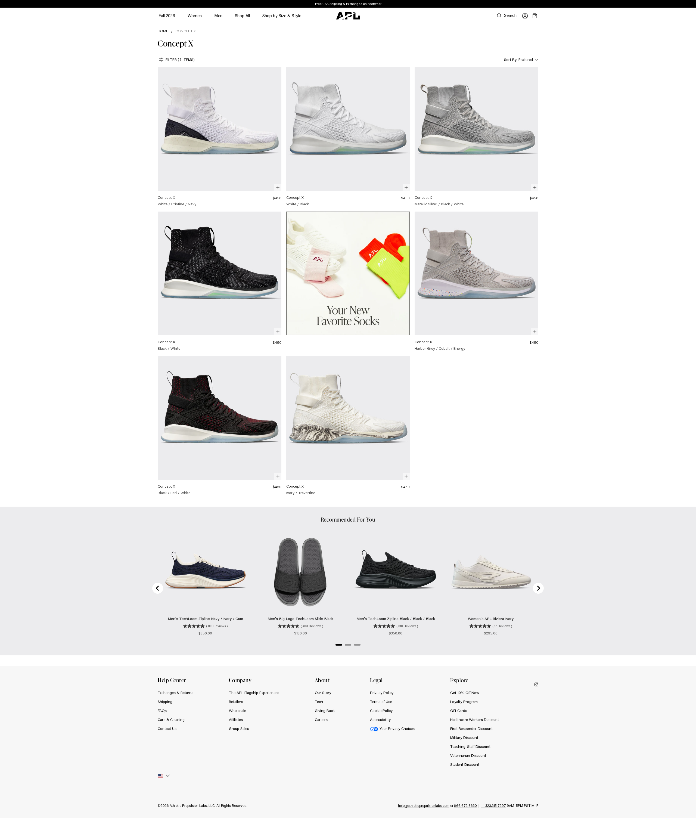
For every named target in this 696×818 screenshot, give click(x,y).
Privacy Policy (381, 692)
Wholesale (237, 710)
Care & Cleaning (171, 719)
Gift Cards (458, 710)
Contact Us (167, 728)
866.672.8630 (465, 805)
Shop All (242, 15)
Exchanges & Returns (175, 692)
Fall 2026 (167, 15)
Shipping (165, 701)
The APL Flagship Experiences (254, 692)
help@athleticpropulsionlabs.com (423, 805)
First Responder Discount (471, 728)
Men (218, 18)
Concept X (185, 31)
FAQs (162, 710)
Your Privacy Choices (397, 728)
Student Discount (464, 764)
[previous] (526, 4)
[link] (219, 137)
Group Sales (239, 728)
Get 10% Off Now (464, 692)
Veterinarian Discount (468, 755)
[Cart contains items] (534, 15)
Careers (321, 719)
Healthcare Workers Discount (474, 719)
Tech (319, 701)
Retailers (236, 701)
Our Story (323, 692)
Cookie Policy (381, 710)
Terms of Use (381, 701)
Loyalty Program (464, 701)
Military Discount (464, 737)
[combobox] (520, 59)
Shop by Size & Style (281, 18)
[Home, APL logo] (348, 15)
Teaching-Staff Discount (470, 746)
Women (195, 18)
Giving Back (325, 710)
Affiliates (236, 719)
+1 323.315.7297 (493, 805)
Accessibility (380, 719)
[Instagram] (536, 684)
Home (163, 31)
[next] (539, 4)
